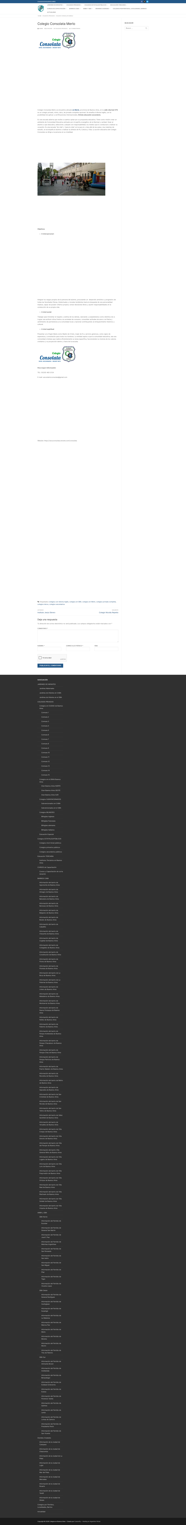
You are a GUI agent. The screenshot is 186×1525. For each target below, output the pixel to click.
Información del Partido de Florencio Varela (51, 1397)
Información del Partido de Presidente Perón (51, 1425)
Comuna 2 (45, 717)
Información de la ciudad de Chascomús (49, 1450)
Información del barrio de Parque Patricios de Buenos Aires (49, 1059)
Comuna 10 (45, 753)
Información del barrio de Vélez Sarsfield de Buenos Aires (50, 1116)
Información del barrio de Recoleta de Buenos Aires (48, 1074)
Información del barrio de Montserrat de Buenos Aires (49, 1002)
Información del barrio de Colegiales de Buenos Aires (49, 946)
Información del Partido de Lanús (51, 1411)
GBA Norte (43, 1217)
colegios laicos (42, 604)
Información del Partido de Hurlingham (51, 1303)
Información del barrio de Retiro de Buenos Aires (51, 1081)
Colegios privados (49, 16)
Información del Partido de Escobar (51, 1222)
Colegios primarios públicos (49, 847)
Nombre (41, 646)
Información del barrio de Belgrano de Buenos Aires (48, 911)
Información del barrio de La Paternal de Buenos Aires (49, 981)
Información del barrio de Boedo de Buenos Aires (48, 918)
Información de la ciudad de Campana (49, 1443)
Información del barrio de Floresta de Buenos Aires (48, 967)
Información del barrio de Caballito (48, 925)
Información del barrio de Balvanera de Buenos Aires (49, 897)
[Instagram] (144, 1)
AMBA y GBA (42, 1213)
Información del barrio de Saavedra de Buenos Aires (49, 1088)
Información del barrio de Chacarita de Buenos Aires (49, 932)
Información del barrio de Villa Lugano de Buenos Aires (50, 1158)
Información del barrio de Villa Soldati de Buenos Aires (50, 1200)
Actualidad (41, 1512)
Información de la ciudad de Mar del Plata (49, 1471)
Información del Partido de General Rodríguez (51, 1296)
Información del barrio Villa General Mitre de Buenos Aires (50, 1151)
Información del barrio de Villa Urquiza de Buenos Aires (50, 1207)
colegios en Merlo (88, 602)
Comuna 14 (45, 770)
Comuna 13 (45, 766)
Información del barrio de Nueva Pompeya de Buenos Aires (49, 1010)
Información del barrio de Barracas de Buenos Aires (48, 904)
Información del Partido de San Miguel (51, 1264)
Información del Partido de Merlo (51, 1330)
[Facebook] (142, 1)
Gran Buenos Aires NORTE (51, 786)
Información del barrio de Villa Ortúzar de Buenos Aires (50, 1179)
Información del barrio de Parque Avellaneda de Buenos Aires (50, 1033)
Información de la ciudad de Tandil (49, 1492)
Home (39, 16)
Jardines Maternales (46, 688)
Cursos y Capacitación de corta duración (51, 872)
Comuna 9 (45, 748)
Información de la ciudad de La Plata (50, 1457)
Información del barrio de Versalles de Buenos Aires (48, 1123)
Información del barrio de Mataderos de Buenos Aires (49, 995)
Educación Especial (46, 834)
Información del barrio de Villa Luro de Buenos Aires (50, 1165)
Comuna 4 (45, 726)
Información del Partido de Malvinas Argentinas (51, 1243)
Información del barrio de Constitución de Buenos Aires (50, 953)
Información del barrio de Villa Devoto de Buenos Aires (50, 1137)
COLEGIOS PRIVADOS (45, 702)
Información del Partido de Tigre (51, 1278)
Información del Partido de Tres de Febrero (51, 1351)
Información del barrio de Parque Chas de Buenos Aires (50, 1051)
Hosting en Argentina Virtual (91, 1521)
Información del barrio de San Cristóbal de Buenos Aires (50, 1095)
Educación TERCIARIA (45, 856)
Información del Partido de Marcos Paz (51, 1323)
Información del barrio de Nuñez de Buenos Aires (48, 1018)
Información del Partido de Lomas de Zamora (51, 1418)
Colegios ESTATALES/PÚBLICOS (49, 839)
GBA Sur (42, 1357)
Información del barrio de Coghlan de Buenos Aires (48, 939)
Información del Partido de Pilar (51, 1271)
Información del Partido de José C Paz (51, 1236)
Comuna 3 (45, 721)
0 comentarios (75, 28)
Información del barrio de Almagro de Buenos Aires (48, 890)
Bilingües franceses (48, 821)
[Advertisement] (77, 67)
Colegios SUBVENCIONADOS (50, 799)
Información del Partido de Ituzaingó (51, 1310)
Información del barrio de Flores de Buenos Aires (48, 960)
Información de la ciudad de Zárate (49, 1499)
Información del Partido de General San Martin (51, 1229)
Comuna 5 (45, 730)
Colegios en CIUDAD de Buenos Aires (51, 707)
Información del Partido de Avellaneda (51, 1369)
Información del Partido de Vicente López (51, 1285)
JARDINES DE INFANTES (46, 684)
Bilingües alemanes (48, 825)
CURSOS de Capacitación (46, 867)
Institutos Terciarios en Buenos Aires (50, 861)
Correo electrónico (74, 646)
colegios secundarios (57, 604)
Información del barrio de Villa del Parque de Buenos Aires (50, 1144)
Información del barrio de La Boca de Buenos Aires (49, 974)
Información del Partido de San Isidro (51, 1257)
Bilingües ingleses (47, 816)
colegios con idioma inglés (58, 602)
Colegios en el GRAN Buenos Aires (50, 780)
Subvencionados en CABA (50, 803)
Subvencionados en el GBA (51, 808)
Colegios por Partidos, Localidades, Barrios (45, 1506)
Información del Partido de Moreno (51, 1337)
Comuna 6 (45, 735)
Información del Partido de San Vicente (51, 1432)
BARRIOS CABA (43, 878)
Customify (77, 1521)
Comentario (42, 628)
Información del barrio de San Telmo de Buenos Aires (50, 1109)
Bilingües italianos (47, 830)
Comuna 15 (45, 775)
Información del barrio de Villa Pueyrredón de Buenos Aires (50, 1172)
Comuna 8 (45, 744)
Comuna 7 (45, 739)
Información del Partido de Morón (51, 1344)
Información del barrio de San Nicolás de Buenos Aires (50, 1102)
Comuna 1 (45, 712)
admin (41, 28)
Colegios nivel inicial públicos (50, 843)
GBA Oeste (43, 1290)
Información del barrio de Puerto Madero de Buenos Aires (51, 1067)
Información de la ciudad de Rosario (49, 1485)
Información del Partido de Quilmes (51, 1404)
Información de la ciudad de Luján (49, 1464)
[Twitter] (147, 1)
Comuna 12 (45, 761)
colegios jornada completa (106, 602)
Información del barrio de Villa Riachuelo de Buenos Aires (50, 1193)
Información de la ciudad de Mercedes (49, 1478)
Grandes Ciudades (44, 1438)
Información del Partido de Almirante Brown (51, 1362)
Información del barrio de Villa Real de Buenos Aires (50, 1186)
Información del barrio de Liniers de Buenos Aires (48, 988)
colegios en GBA (75, 602)
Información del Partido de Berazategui (51, 1376)
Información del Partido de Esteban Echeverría (51, 1383)
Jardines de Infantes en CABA (50, 693)
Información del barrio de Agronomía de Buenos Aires (49, 883)
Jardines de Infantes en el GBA (50, 697)
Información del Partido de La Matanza (51, 1316)
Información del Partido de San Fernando (51, 1250)
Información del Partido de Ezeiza (51, 1390)
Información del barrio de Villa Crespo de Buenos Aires (50, 1130)
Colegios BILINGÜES (46, 812)
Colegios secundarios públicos (50, 852)
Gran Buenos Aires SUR (49, 795)
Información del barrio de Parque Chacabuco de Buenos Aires (50, 1043)
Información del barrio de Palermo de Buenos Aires (48, 1025)
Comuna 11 (45, 757)
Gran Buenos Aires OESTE (50, 790)
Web (96, 646)
